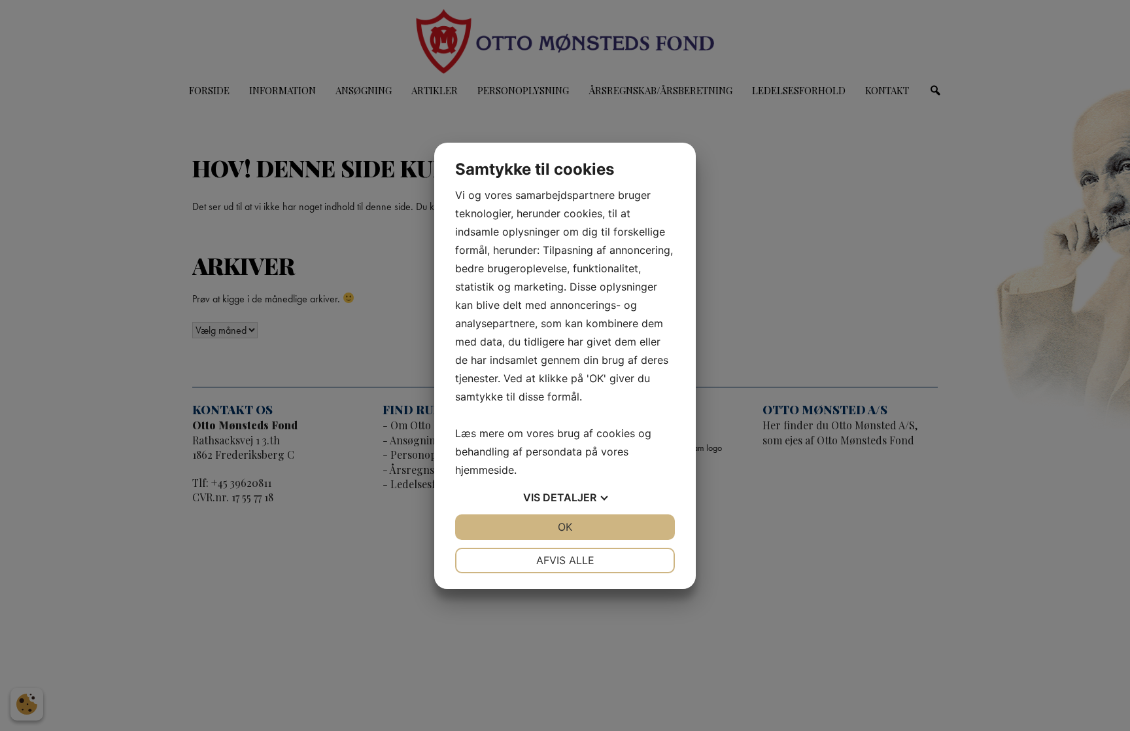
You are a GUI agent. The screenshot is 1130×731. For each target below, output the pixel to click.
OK (565, 526)
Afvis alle (565, 560)
